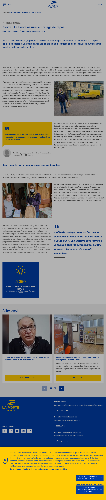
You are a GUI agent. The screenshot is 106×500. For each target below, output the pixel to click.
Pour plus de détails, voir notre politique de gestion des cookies (38, 469)
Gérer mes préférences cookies (90, 484)
